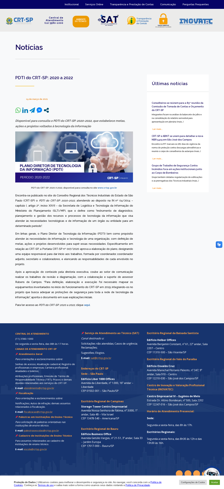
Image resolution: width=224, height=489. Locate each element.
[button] (204, 469)
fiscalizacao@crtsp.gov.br (38, 411)
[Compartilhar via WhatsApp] (18, 110)
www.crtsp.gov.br (107, 187)
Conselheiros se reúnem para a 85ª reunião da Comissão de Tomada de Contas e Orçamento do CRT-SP (178, 106)
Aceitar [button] (214, 482)
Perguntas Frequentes (196, 4)
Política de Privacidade (137, 485)
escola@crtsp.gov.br (35, 449)
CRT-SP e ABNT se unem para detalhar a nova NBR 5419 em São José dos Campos (177, 138)
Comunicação (168, 4)
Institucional (72, 4)
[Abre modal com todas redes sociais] (46, 110)
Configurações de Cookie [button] (193, 482)
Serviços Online (94, 4)
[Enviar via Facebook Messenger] (39, 110)
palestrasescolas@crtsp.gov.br (41, 430)
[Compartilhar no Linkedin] (25, 110)
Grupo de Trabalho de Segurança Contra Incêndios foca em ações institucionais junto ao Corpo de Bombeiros (177, 169)
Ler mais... (158, 129)
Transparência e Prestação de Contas (132, 4)
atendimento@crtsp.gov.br (39, 388)
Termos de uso (46, 485)
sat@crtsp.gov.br (101, 358)
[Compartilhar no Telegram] (32, 110)
